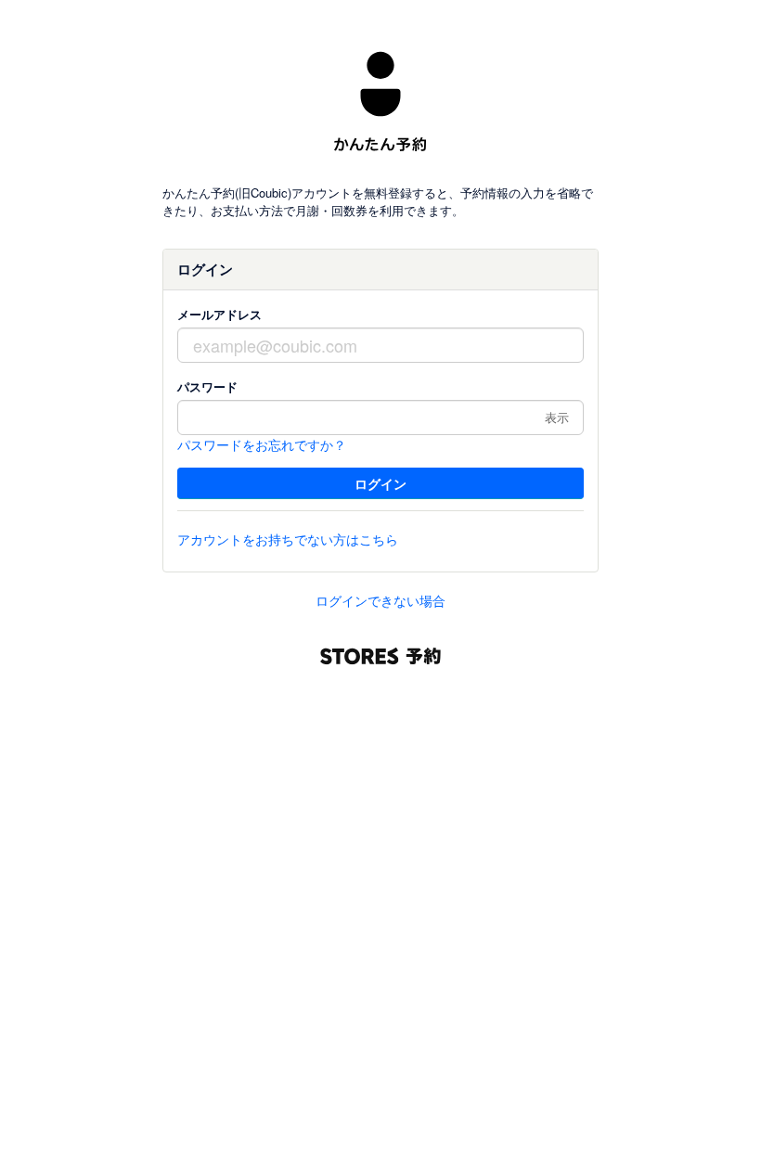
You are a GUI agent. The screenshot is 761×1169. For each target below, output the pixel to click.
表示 (557, 417)
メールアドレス (219, 314)
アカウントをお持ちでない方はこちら (287, 539)
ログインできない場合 (380, 600)
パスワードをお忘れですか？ (261, 444)
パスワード (207, 386)
